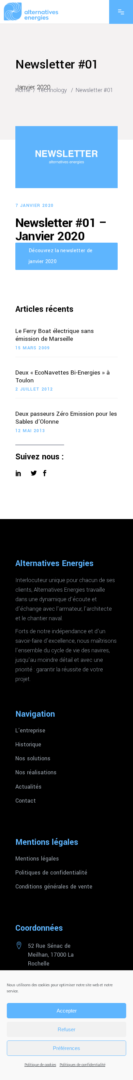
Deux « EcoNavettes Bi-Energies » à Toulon (62, 377)
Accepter (67, 1011)
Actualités (28, 787)
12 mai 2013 (30, 431)
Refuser (66, 1029)
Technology (52, 90)
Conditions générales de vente (53, 886)
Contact (25, 800)
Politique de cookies (40, 1064)
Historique (28, 744)
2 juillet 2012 (34, 389)
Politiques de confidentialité (82, 1064)
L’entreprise (30, 730)
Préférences (66, 1048)
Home (22, 90)
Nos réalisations (36, 772)
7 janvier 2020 (34, 205)
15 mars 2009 (32, 348)
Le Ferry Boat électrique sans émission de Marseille (54, 335)
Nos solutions (32, 758)
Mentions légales (37, 858)
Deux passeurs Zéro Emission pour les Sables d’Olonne (66, 418)
